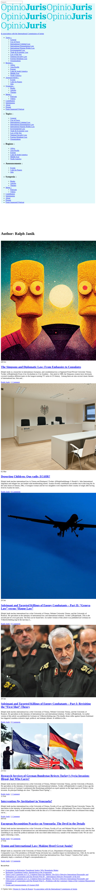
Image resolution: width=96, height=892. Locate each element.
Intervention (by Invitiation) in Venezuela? (26, 801)
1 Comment (15, 382)
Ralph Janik (5, 382)
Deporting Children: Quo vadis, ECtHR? (25, 476)
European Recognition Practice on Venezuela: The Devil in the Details (43, 823)
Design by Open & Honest (23, 889)
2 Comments (15, 861)
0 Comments (15, 492)
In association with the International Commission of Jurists (22, 34)
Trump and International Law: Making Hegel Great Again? (37, 845)
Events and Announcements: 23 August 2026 (22, 885)
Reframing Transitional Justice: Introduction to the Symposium (29, 872)
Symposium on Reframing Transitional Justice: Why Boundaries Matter (32, 870)
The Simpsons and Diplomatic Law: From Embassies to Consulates (41, 366)
